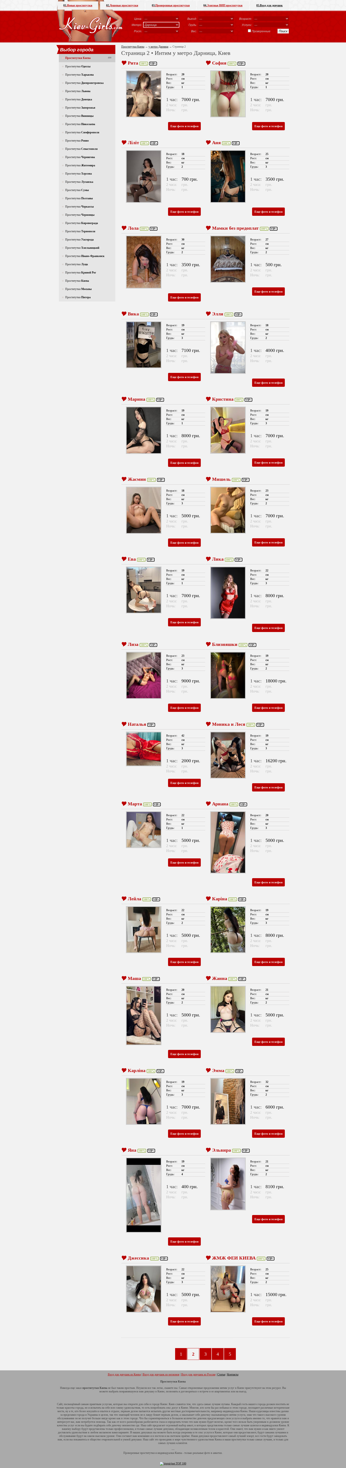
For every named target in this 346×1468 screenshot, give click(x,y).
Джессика (138, 1257)
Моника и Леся (228, 724)
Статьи (221, 1374)
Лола (133, 228)
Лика (218, 559)
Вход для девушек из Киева (124, 1374)
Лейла (134, 898)
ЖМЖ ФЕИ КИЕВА (234, 1257)
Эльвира (221, 1150)
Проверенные (261, 31)
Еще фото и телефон (184, 126)
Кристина (222, 399)
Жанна (219, 978)
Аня (216, 142)
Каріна (219, 898)
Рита (133, 62)
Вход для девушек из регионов (161, 1374)
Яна (132, 1150)
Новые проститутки (77, 5)
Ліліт (133, 142)
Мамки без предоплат (235, 228)
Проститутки (77, 66)
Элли (217, 313)
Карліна (136, 1070)
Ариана (220, 803)
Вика (133, 313)
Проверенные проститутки (171, 5)
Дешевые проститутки (122, 5)
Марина (136, 399)
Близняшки (224, 644)
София (219, 62)
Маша (134, 978)
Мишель (221, 479)
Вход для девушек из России (198, 1374)
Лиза (133, 644)
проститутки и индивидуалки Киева (161, 1453)
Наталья (137, 724)
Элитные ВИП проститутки (222, 5)
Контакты (232, 1374)
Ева (132, 559)
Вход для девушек (269, 5)
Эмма (218, 1070)
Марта (135, 803)
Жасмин (137, 479)
